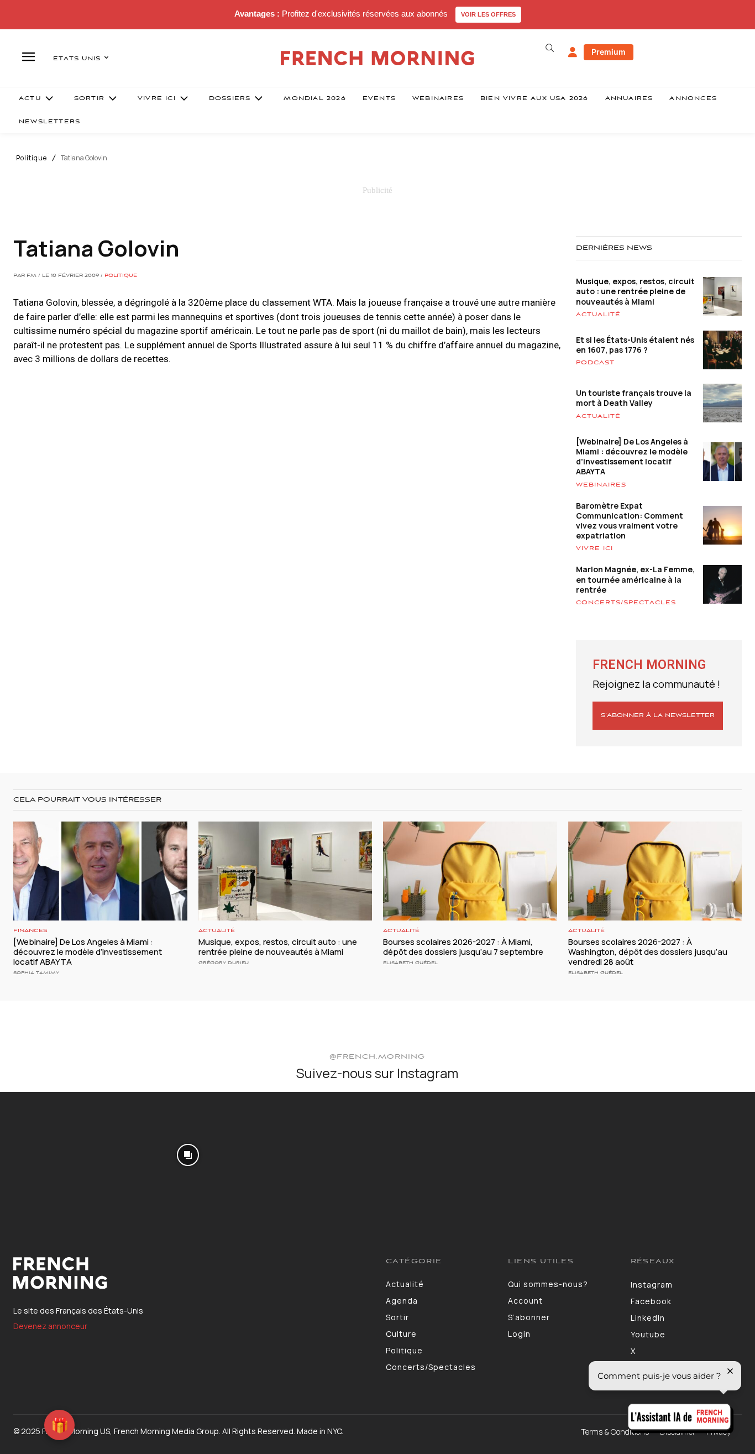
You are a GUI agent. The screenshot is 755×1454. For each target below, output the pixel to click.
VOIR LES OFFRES (488, 14)
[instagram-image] (62, 1154)
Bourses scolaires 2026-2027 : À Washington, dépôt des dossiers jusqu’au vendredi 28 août (647, 951)
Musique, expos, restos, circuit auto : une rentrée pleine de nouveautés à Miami (635, 291)
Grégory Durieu (223, 962)
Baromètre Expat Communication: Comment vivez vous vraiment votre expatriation (629, 520)
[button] (550, 48)
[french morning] (377, 58)
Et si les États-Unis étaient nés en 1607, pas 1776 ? (635, 344)
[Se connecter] (572, 52)
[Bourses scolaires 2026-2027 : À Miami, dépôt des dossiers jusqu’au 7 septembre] (470, 871)
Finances (30, 931)
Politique (31, 158)
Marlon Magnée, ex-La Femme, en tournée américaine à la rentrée (635, 579)
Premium (608, 51)
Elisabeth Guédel (410, 962)
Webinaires (601, 485)
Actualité (598, 314)
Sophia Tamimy (36, 972)
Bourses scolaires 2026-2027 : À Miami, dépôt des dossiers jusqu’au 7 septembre (463, 947)
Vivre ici (594, 548)
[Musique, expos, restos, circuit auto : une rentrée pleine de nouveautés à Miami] (285, 871)
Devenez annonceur (50, 1326)
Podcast (595, 362)
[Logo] (191, 1273)
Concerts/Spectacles (626, 602)
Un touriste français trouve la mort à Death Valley (633, 398)
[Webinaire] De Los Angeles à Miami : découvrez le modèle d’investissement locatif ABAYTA (632, 456)
